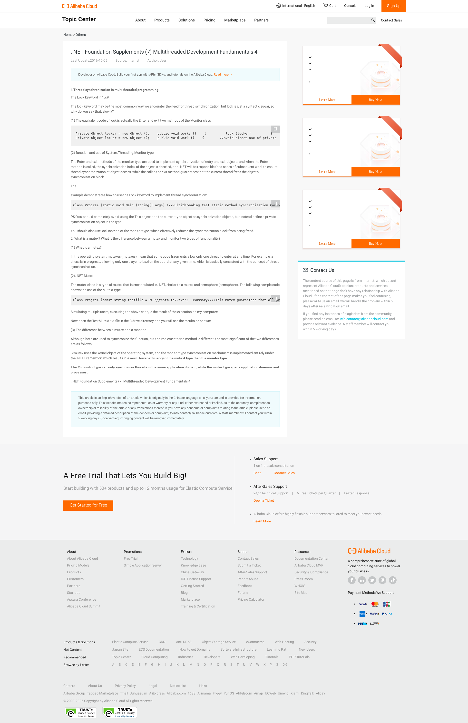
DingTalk (307, 693)
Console (350, 6)
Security (310, 642)
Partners (261, 20)
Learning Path (277, 649)
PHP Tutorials (299, 657)
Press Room (303, 579)
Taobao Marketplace (102, 693)
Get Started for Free (88, 505)
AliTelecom (244, 693)
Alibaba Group (74, 693)
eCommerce (255, 642)
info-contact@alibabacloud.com (364, 319)
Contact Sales (391, 20)
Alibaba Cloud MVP (308, 565)
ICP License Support (196, 579)
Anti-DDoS (183, 642)
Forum (243, 593)
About (140, 20)
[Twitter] (372, 580)
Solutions (186, 20)
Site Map (301, 593)
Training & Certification (198, 606)
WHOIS (299, 586)
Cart (332, 6)
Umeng (283, 693)
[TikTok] (393, 580)
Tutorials (271, 657)
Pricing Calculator (251, 599)
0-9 (285, 664)
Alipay (320, 693)
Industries (185, 657)
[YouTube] (382, 580)
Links (203, 686)
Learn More (327, 100)
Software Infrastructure (238, 649)
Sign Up (393, 5)
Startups (73, 593)
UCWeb (270, 693)
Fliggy (217, 693)
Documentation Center (311, 558)
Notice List (178, 686)
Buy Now (375, 100)
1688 (191, 693)
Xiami (295, 693)
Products (162, 20)
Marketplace (234, 20)
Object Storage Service (219, 642)
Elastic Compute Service (130, 642)
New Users (307, 649)
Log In (369, 6)
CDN (162, 642)
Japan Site (120, 649)
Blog (184, 593)
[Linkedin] (362, 580)
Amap (258, 693)
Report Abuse (248, 579)
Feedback (245, 586)
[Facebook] (352, 580)
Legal (153, 686)
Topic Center (121, 657)
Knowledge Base (193, 565)
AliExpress (157, 693)
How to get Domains (194, 649)
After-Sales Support (252, 572)
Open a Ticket (264, 500)
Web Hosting (284, 642)
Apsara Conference (81, 599)
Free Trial (130, 558)
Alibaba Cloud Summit (83, 606)
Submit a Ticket (249, 565)
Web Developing (243, 657)
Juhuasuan (138, 693)
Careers (69, 686)
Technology (189, 558)
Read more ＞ (223, 74)
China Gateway (192, 572)
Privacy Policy (125, 686)
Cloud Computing (154, 657)
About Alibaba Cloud (82, 558)
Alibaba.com (176, 693)
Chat (257, 473)
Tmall (124, 693)
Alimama (204, 693)
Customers (75, 579)
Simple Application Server (143, 565)
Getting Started (192, 586)
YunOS (229, 693)
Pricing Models (78, 565)
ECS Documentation (154, 649)
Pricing (209, 20)
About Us (95, 686)
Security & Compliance (311, 572)
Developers (212, 657)
